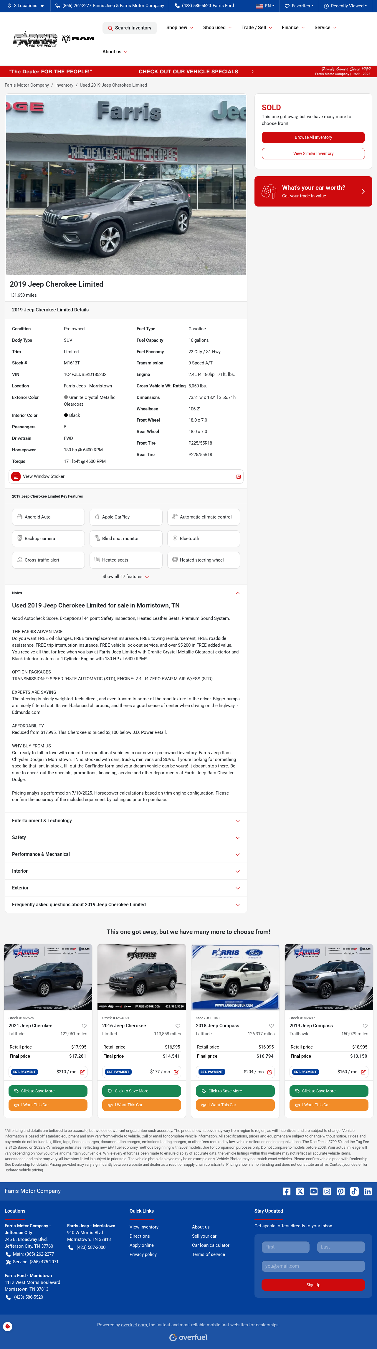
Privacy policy (143, 1254)
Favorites (301, 6)
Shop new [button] (176, 27)
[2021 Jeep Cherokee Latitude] (48, 977)
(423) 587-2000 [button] (91, 1247)
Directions (140, 1236)
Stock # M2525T (22, 1018)
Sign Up (313, 1284)
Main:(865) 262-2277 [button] (33, 1254)
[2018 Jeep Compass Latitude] (235, 977)
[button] (28, 5)
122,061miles (73, 1033)
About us (201, 1227)
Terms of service (208, 1254)
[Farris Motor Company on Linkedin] (365, 1191)
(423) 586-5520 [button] (196, 5)
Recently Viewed (347, 6)
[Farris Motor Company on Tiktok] (352, 1191)
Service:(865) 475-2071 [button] (36, 1261)
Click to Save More (37, 1091)
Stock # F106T (208, 1018)
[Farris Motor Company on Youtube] (311, 1191)
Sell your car (204, 1236)
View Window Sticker (44, 476)
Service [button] (322, 27)
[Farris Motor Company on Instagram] (325, 1191)
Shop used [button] (214, 27)
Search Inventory (133, 28)
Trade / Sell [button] (254, 27)
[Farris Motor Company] (53, 39)
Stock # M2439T (116, 1018)
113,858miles (167, 1033)
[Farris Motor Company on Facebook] (284, 1191)
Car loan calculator (210, 1245)
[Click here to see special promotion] (188, 71)
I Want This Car (35, 1104)
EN (268, 6)
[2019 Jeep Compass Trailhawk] (329, 977)
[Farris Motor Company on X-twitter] (298, 1191)
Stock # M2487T (303, 1018)
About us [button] (111, 52)
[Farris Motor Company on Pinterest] (338, 1191)
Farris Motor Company (27, 85)
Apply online (142, 1245)
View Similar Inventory (313, 153)
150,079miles (354, 1033)
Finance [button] (290, 27)
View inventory (144, 1227)
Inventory (64, 85)
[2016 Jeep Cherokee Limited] (141, 977)
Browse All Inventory (313, 137)
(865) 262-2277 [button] (76, 5)
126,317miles (261, 1033)
